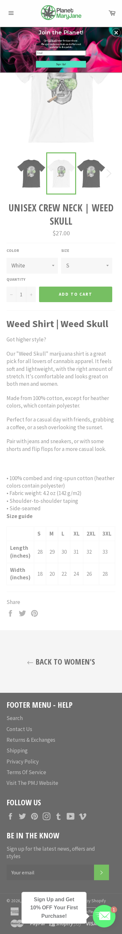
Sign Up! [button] (61, 63)
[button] (116, 32)
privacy (61, 95)
